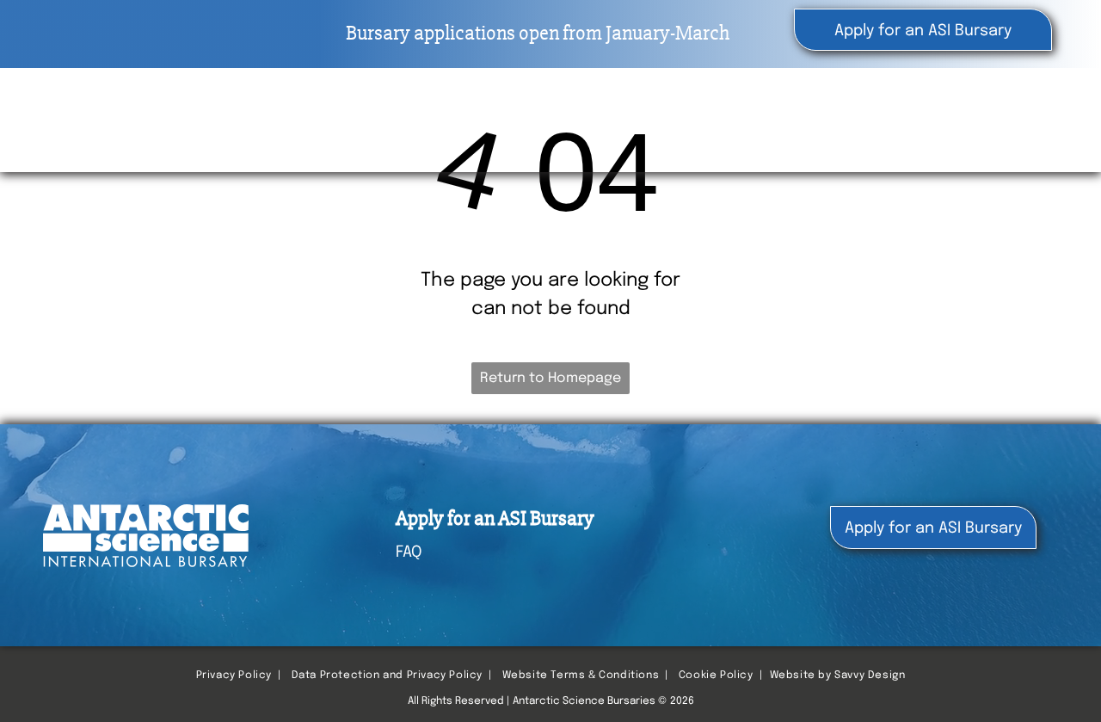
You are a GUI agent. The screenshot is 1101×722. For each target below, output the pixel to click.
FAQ (408, 552)
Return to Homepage (550, 378)
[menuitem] (575, 121)
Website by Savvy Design (838, 675)
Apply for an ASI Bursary (495, 518)
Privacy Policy (234, 675)
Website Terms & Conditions (581, 675)
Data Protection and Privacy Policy (387, 675)
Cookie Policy (716, 675)
